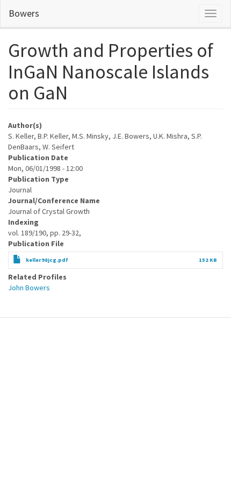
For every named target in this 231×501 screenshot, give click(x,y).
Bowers (24, 13)
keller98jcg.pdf (47, 259)
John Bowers (29, 287)
